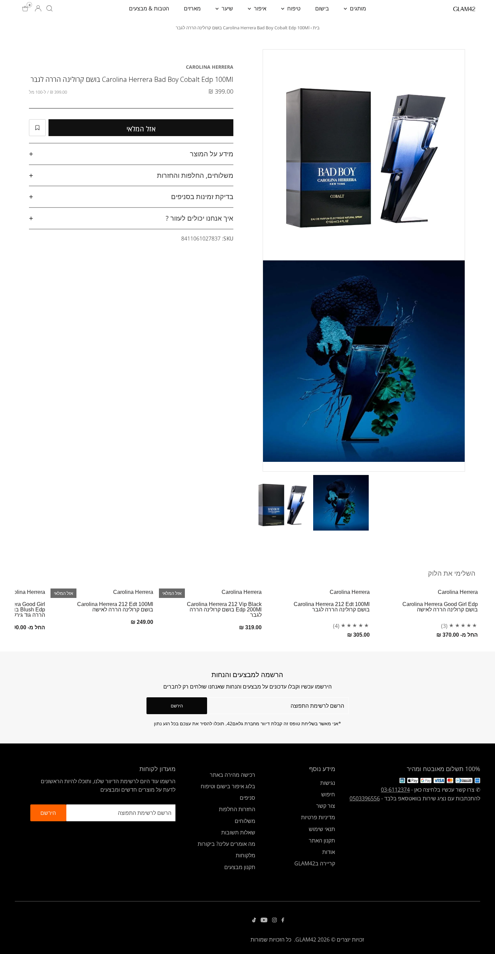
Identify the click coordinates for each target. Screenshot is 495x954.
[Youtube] (264, 920)
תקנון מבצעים (239, 867)
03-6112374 (395, 789)
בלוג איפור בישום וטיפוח (228, 786)
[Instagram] (274, 920)
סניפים (247, 797)
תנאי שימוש (322, 829)
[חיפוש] (49, 8)
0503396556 (365, 798)
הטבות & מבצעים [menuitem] (149, 8)
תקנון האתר (322, 840)
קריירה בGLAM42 (314, 863)
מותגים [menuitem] (357, 8)
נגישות (327, 783)
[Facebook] (283, 920)
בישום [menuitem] (322, 8)
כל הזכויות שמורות (271, 939)
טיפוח (293, 8)
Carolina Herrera (209, 67)
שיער (226, 8)
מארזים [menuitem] (192, 8)
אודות (328, 852)
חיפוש (328, 794)
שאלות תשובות (238, 832)
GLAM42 (305, 939)
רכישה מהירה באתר (232, 774)
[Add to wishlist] (37, 127)
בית (316, 28)
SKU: (227, 238)
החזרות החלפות (237, 809)
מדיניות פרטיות (318, 817)
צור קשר (325, 805)
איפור (259, 8)
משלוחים (245, 821)
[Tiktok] (254, 920)
